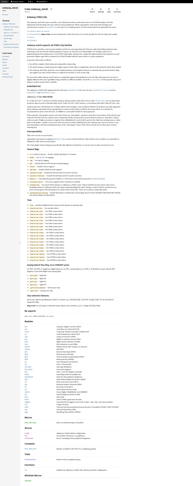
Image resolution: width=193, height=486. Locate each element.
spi (26, 394)
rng (26, 384)
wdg (26, 412)
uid (26, 405)
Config (27, 433)
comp (27, 332)
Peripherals (29, 438)
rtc (26, 387)
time (26, 397)
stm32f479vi (42, 2)
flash (26, 354)
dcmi (26, 342)
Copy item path (51, 9)
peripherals (29, 377)
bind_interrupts (30, 423)
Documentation (35, 34)
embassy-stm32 (17, 2)
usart (26, 407)
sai (26, 389)
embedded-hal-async (100, 90)
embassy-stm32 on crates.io (39, 31)
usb (26, 410)
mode (27, 374)
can (26, 329)
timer (27, 399)
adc (26, 327)
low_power (28, 369)
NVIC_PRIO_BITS (30, 449)
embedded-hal (51, 27)
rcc (26, 382)
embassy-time (100, 101)
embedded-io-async (48, 92)
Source (27, 12)
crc (26, 334)
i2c (26, 362)
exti (26, 352)
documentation (95, 79)
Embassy (4, 2)
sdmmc (27, 392)
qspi (26, 379)
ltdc (26, 372)
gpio (26, 357)
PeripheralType (30, 459)
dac (26, 339)
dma (26, 344)
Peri (26, 436)
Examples (33, 40)
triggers (27, 402)
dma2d (27, 347)
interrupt (28, 367)
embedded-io (32, 92)
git (31, 2)
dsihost (27, 349)
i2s (26, 364)
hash (26, 359)
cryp (26, 337)
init (26, 470)
